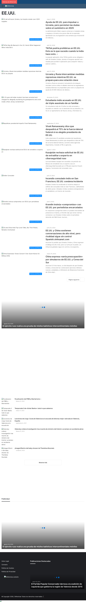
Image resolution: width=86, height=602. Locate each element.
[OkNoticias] (9, 6)
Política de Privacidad (8, 571)
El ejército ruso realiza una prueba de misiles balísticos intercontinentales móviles (40, 326)
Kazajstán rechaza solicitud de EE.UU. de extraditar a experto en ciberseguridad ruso (65, 155)
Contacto (5, 564)
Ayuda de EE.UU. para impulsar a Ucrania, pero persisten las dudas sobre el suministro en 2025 (63, 25)
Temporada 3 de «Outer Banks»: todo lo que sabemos (34, 408)
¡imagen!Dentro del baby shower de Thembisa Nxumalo (34, 448)
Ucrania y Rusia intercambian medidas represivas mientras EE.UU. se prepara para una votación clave (65, 77)
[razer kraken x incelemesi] (43, 601)
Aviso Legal (5, 561)
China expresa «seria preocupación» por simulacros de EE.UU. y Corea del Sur (64, 259)
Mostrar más (43, 462)
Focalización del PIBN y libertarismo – (28, 399)
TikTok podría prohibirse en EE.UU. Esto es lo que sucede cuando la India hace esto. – (65, 51)
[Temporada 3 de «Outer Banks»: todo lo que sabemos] (7, 411)
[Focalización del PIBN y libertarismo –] (7, 402)
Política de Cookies (8, 568)
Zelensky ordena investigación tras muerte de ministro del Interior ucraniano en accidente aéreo (49, 429)
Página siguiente (74, 279)
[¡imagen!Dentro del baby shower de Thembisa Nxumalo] (7, 452)
